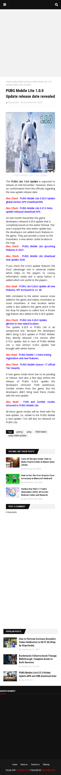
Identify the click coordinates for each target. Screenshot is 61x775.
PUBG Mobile (41, 432)
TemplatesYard (22, 770)
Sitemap (46, 764)
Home (8, 82)
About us (24, 764)
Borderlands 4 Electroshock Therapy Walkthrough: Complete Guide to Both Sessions (37, 659)
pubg (29, 432)
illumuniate (13, 102)
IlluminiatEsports (48, 770)
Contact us (35, 764)
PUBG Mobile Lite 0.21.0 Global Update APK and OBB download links (37, 674)
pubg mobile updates (22, 82)
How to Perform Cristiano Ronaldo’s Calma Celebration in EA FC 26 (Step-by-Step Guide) (37, 642)
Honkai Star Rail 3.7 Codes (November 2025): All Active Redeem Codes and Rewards (34, 492)
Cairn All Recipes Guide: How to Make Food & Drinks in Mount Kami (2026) (37, 462)
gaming (19, 432)
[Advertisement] (30, 43)
